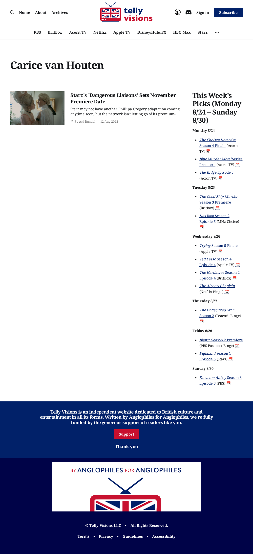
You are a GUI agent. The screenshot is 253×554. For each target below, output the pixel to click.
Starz (203, 32)
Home (24, 12)
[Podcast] (178, 12)
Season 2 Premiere (221, 339)
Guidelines (133, 536)
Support (126, 434)
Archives (59, 12)
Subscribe (228, 12)
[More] (217, 32)
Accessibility (164, 536)
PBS (37, 32)
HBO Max (182, 32)
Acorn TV (77, 32)
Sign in (202, 12)
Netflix (99, 32)
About (40, 12)
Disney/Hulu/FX (151, 32)
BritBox (55, 32)
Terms (83, 536)
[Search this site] (12, 12)
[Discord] (188, 12)
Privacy (106, 536)
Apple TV (121, 32)
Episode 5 (216, 172)
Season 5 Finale (218, 245)
